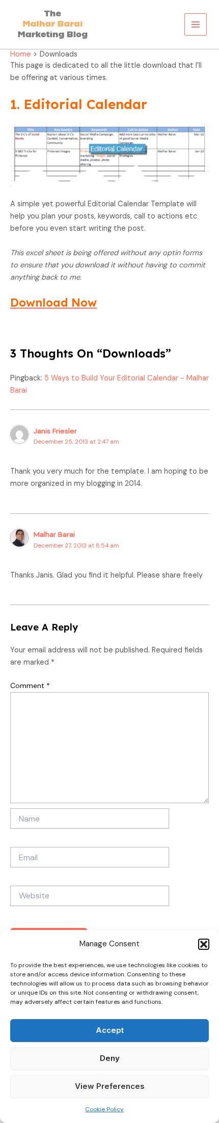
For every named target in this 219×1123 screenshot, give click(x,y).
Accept (110, 1030)
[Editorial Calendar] (109, 154)
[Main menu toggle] (195, 24)
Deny (110, 1058)
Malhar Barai (54, 534)
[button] (204, 944)
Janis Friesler (55, 430)
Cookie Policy (104, 1109)
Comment (30, 685)
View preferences (110, 1086)
